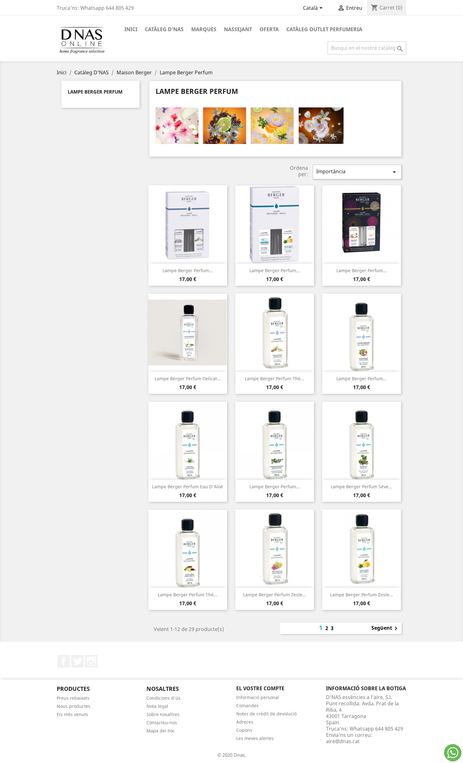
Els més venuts (72, 714)
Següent (385, 628)
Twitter (77, 661)
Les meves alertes (255, 738)
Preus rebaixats (73, 698)
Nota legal (157, 706)
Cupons (244, 730)
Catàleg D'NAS (164, 29)
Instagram (91, 661)
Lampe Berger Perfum (95, 92)
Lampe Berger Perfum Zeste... (274, 595)
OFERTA (269, 29)
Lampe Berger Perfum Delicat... (188, 379)
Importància (357, 172)
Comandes (247, 705)
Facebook (63, 661)
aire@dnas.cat (343, 741)
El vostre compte (260, 688)
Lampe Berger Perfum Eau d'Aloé (187, 487)
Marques (203, 29)
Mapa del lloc (160, 731)
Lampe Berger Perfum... (188, 270)
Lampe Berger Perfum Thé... (274, 379)
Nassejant (238, 29)
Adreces (244, 722)
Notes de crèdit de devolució (266, 714)
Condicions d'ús (163, 698)
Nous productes (73, 706)
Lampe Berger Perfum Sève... (361, 487)
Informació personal (257, 697)
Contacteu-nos (161, 723)
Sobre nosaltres (163, 714)
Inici (130, 29)
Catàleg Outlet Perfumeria (324, 29)
